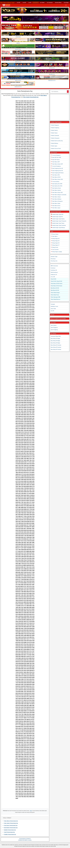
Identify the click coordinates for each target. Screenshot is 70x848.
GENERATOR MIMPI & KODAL (25, 840)
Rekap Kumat (55, 247)
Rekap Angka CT (55, 245)
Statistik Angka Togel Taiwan (58, 223)
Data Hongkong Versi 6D (57, 170)
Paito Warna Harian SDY (57, 192)
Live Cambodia (50, 2)
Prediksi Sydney (54, 130)
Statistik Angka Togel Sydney (58, 218)
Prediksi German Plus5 (56, 148)
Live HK (29, 2)
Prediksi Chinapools (55, 138)
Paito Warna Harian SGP (57, 164)
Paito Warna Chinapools (57, 201)
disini (31, 810)
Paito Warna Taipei (56, 203)
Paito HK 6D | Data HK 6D (56, 281)
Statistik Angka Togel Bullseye (58, 227)
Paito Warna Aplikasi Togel (7, 2)
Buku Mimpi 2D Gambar (56, 345)
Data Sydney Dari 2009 (57, 183)
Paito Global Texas (55, 294)
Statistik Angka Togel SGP (57, 214)
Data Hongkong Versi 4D (57, 168)
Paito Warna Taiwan (56, 196)
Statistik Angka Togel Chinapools (59, 221)
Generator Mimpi (58, 2)
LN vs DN (53, 276)
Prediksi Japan (54, 145)
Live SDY (18, 2)
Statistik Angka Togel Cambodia (59, 225)
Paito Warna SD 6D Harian (56, 283)
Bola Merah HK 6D (55, 290)
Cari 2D (52, 310)
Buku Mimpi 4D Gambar (56, 349)
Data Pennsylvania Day (24, 91)
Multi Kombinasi (54, 272)
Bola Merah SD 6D (55, 288)
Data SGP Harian (56, 159)
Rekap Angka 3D (55, 240)
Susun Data (53, 308)
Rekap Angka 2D (55, 238)
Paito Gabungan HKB (55, 297)
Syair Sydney (53, 325)
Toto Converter (55, 249)
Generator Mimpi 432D (56, 336)
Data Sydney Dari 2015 (57, 185)
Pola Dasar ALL (54, 260)
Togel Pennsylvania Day (9, 832)
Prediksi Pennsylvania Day (10, 834)
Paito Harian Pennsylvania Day (30, 97)
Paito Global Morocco (55, 299)
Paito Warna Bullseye (56, 199)
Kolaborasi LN (54, 274)
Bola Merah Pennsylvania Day (11, 827)
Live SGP (24, 2)
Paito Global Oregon (55, 292)
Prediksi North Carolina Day (57, 140)
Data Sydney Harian (56, 188)
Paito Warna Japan (56, 207)
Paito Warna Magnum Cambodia (59, 194)
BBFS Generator (54, 265)
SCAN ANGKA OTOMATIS (25, 838)
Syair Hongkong (54, 329)
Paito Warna (54, 236)
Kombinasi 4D (54, 270)
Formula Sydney (55, 181)
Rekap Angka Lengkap (57, 251)
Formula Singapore (56, 155)
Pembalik (53, 304)
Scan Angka (66, 2)
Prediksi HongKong (55, 127)
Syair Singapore (54, 327)
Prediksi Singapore (55, 125)
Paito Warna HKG (56, 174)
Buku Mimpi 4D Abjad (55, 342)
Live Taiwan (42, 2)
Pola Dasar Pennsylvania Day (11, 825)
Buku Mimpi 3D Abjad (55, 340)
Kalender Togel (54, 256)
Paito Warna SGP (56, 161)
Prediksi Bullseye (54, 143)
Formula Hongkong (56, 166)
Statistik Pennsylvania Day (10, 829)
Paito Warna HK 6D (56, 177)
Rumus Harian (55, 234)
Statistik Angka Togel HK (57, 216)
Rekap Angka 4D (55, 242)
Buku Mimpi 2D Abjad (55, 338)
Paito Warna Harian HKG (57, 179)
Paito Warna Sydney (56, 190)
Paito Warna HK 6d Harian (56, 285)
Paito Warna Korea (56, 205)
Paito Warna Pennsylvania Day (11, 820)
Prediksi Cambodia (55, 135)
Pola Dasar (53, 258)
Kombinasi (53, 268)
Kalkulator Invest (54, 306)
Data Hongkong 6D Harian (58, 172)
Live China (36, 2)
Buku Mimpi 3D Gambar (56, 347)
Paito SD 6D (53, 279)
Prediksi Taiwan (54, 132)
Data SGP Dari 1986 (56, 157)
